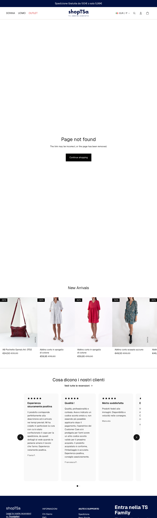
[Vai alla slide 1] (77, 486)
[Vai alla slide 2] (79, 486)
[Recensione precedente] (20, 437)
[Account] (140, 13)
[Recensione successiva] (137, 437)
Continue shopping (78, 157)
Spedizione (83, 514)
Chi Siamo (47, 514)
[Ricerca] (134, 13)
